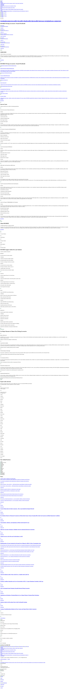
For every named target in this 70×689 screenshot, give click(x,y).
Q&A (6, 7)
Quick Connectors (9, 3)
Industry (5, 478)
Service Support (2, 7)
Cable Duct (21, 3)
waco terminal (45, 21)
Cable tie (14, 648)
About (1, 10)
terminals (3, 21)
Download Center (10, 7)
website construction (3, 659)
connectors (10, 21)
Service (1, 6)
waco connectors (55, 21)
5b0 (17, 662)
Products (1, 2)
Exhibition (7, 478)
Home (1, 1)
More (14, 478)
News (1, 8)
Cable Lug (5, 3)
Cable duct (21, 648)
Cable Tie (14, 3)
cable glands (24, 21)
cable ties (17, 21)
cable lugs (38, 21)
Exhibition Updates (13, 9)
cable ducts (31, 21)
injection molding (28, 662)
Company (1, 478)
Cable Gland (17, 3)
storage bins (36, 662)
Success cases (7, 649)
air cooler (24, 662)
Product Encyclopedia (19, 9)
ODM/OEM (2, 4)
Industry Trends (8, 9)
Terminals (1, 3)
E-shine (8, 659)
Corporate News (2, 9)
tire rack (33, 662)
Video (14, 7)
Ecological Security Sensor (13, 662)
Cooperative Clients (13, 649)
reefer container (20, 662)
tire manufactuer (40, 662)
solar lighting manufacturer (4, 662)
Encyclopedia (12, 478)
